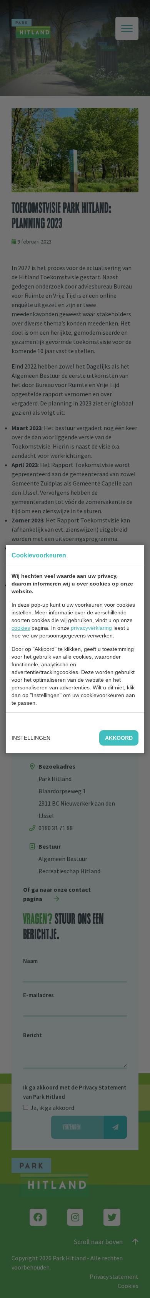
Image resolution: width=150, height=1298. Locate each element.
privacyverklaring (91, 628)
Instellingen (31, 738)
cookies (21, 628)
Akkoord (119, 738)
